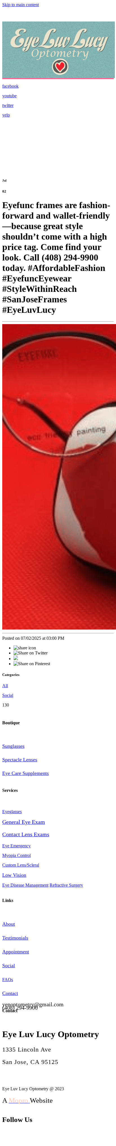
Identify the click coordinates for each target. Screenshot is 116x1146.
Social (7, 695)
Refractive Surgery (66, 885)
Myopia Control (16, 855)
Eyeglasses (12, 811)
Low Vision (14, 875)
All (5, 685)
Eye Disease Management (25, 885)
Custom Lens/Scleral (20, 865)
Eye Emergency (16, 845)
